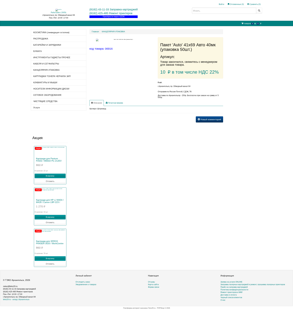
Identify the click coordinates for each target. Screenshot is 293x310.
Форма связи (153, 287)
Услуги (36, 107)
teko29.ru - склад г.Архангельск (16, 299)
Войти (221, 4)
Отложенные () (236, 4)
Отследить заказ (83, 282)
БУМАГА (37, 51)
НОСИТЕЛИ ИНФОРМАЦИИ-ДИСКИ (51, 89)
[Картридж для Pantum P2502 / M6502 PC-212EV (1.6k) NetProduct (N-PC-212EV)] (50, 151)
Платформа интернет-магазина (135, 308)
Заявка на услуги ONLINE (58, 23)
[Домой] (33, 23)
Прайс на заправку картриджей (85, 23)
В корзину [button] (50, 176)
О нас (130, 23)
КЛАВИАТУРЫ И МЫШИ (45, 82)
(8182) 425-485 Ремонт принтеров (110, 13)
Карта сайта (153, 284)
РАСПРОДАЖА (40, 38)
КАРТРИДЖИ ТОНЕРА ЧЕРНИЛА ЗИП (52, 76)
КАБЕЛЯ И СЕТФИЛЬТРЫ (46, 63)
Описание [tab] (97, 103)
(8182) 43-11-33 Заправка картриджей (113, 9)
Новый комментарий (210, 119)
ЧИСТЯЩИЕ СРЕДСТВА (45, 101)
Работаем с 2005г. (59, 12)
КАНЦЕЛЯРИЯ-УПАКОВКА (46, 70)
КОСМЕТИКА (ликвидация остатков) (51, 32)
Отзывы (151, 282)
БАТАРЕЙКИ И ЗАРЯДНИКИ (47, 45)
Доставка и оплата (229, 295)
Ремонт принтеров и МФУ (113, 23)
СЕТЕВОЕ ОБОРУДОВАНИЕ (47, 95)
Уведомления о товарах (86, 284)
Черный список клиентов (231, 297)
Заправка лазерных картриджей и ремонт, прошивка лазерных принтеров (253, 284)
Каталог (40, 23)
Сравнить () (255, 4)
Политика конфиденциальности (234, 290)
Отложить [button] (50, 181)
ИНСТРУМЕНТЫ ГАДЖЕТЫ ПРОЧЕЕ (51, 57)
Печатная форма (115, 103)
